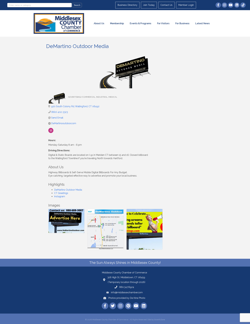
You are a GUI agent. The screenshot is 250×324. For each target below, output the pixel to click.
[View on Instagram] (50, 132)
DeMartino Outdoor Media (68, 189)
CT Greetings (61, 193)
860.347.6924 (126, 287)
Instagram (59, 196)
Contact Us (166, 5)
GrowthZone (159, 319)
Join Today (149, 5)
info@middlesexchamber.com (127, 292)
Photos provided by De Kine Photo (126, 298)
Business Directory (127, 5)
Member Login (186, 5)
